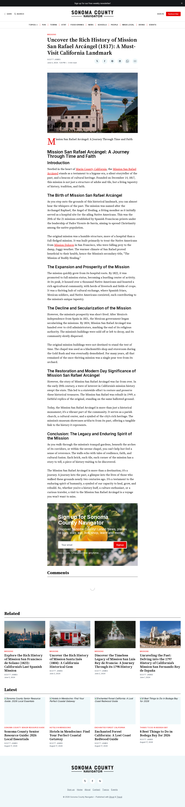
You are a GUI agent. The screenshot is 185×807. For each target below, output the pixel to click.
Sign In (160, 14)
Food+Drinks (77, 25)
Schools (102, 25)
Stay (63, 25)
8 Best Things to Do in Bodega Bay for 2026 (156, 733)
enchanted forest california (110, 727)
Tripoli (119, 797)
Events (152, 25)
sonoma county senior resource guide (24, 727)
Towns (53, 25)
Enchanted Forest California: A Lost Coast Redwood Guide (113, 735)
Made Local (128, 25)
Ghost (111, 797)
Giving (142, 25)
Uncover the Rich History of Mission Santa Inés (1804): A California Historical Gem (69, 661)
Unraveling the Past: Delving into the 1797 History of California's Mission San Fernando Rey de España (160, 663)
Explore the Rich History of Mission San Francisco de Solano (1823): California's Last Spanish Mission (23, 663)
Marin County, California (91, 169)
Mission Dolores (64, 245)
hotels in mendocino (60, 727)
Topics (105, 789)
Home (80, 789)
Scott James (54, 59)
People (114, 25)
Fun (44, 25)
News (90, 25)
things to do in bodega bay (154, 727)
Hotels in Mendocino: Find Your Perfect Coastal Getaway (70, 735)
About (87, 789)
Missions (51, 34)
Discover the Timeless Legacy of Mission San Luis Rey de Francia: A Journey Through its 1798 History (115, 661)
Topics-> (33, 25)
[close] (182, 3)
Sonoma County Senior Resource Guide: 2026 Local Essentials (21, 735)
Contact (96, 789)
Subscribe (173, 14)
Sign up (71, 789)
